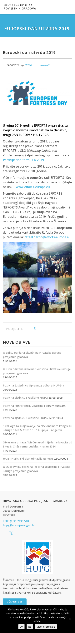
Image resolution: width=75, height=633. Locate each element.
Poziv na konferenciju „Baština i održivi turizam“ (35, 406)
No (30, 626)
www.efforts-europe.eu (33, 187)
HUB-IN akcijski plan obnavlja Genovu (28, 458)
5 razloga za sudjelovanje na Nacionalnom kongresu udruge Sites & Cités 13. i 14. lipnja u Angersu (37, 428)
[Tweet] (34, 328)
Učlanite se (14, 601)
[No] (70, 619)
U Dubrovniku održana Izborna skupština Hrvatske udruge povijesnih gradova (36, 469)
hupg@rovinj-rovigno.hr (19, 525)
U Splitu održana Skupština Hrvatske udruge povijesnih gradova (32, 355)
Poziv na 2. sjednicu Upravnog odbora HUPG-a (33, 385)
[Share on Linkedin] (40, 328)
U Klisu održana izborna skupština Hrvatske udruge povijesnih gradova (37, 371)
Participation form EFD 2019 (23, 160)
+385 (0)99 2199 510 (16, 521)
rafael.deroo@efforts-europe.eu (47, 237)
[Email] (46, 328)
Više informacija (46, 626)
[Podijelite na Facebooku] (29, 328)
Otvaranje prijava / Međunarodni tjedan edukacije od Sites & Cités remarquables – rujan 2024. (37, 444)
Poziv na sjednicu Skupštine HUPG (25, 397)
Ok (21, 626)
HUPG (28, 65)
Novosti (44, 65)
